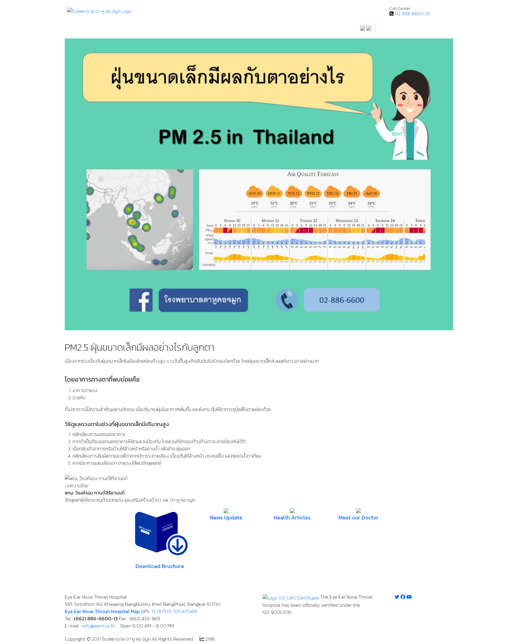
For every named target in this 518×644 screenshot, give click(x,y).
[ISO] (291, 596)
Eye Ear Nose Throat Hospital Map (102, 611)
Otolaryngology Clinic (154, 30)
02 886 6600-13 (412, 13)
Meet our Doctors (264, 30)
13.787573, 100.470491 (174, 611)
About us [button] (312, 30)
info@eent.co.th (98, 625)
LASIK (219, 30)
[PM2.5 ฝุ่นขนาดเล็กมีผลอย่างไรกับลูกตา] (259, 183)
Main (72, 30)
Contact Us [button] (342, 30)
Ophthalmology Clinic (104, 30)
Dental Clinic (195, 30)
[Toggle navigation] (442, 11)
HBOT (235, 30)
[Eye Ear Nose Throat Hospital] (99, 10)
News (292, 30)
